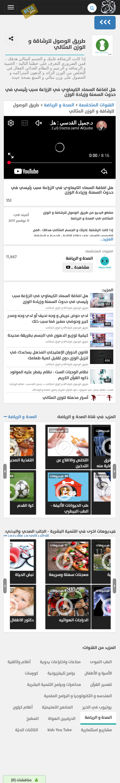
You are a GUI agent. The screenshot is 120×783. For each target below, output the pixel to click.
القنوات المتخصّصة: (99, 251)
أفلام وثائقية (19, 662)
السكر (89, 445)
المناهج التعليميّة (57, 707)
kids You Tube (59, 730)
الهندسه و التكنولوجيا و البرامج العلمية (78, 696)
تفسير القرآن (101, 684)
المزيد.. (106, 239)
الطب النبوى (101, 662)
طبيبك (34, 491)
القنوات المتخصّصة (96, 105)
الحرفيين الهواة (61, 718)
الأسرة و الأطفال (98, 673)
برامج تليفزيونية (61, 673)
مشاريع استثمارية (96, 730)
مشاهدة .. (79, 267)
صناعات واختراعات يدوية (60, 662)
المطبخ (33, 718)
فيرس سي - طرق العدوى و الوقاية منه (34, 448)
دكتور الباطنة (34, 605)
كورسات (31, 673)
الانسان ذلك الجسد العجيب (89, 494)
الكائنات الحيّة (26, 730)
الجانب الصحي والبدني (28, 536)
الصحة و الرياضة (58, 105)
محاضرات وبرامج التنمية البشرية (54, 684)
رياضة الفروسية (34, 560)
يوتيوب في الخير (97, 707)
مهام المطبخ (89, 560)
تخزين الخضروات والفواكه (89, 608)
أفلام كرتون (23, 707)
